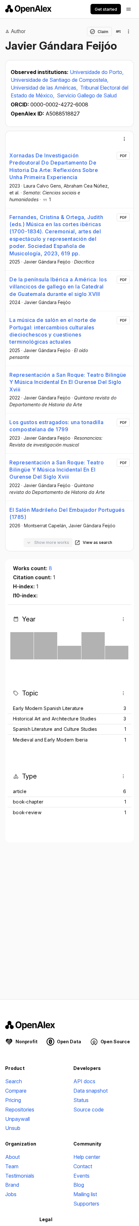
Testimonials (19, 1175)
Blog (78, 1185)
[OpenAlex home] (28, 9)
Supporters (86, 1203)
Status (81, 1100)
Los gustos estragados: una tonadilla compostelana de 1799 (56, 426)
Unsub (12, 1128)
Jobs (10, 1194)
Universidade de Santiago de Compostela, (59, 80)
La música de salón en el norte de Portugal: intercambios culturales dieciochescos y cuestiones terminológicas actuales (52, 331)
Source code (88, 1109)
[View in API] (118, 31)
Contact (82, 1166)
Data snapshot (90, 1090)
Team (11, 1166)
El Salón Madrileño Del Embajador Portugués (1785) (66, 513)
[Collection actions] (128, 31)
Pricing (13, 1100)
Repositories (19, 1109)
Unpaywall (17, 1119)
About (12, 1157)
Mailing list (85, 1194)
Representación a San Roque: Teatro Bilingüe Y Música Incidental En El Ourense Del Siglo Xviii (67, 382)
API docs (84, 1081)
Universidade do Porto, (96, 72)
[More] (124, 139)
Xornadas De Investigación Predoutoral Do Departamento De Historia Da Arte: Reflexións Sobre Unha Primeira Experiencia (53, 166)
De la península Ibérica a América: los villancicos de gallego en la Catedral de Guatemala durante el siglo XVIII (58, 286)
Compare (16, 1090)
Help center (86, 1157)
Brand (12, 1185)
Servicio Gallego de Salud (87, 95)
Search (13, 1081)
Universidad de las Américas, (45, 87)
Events (81, 1175)
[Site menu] (128, 9)
